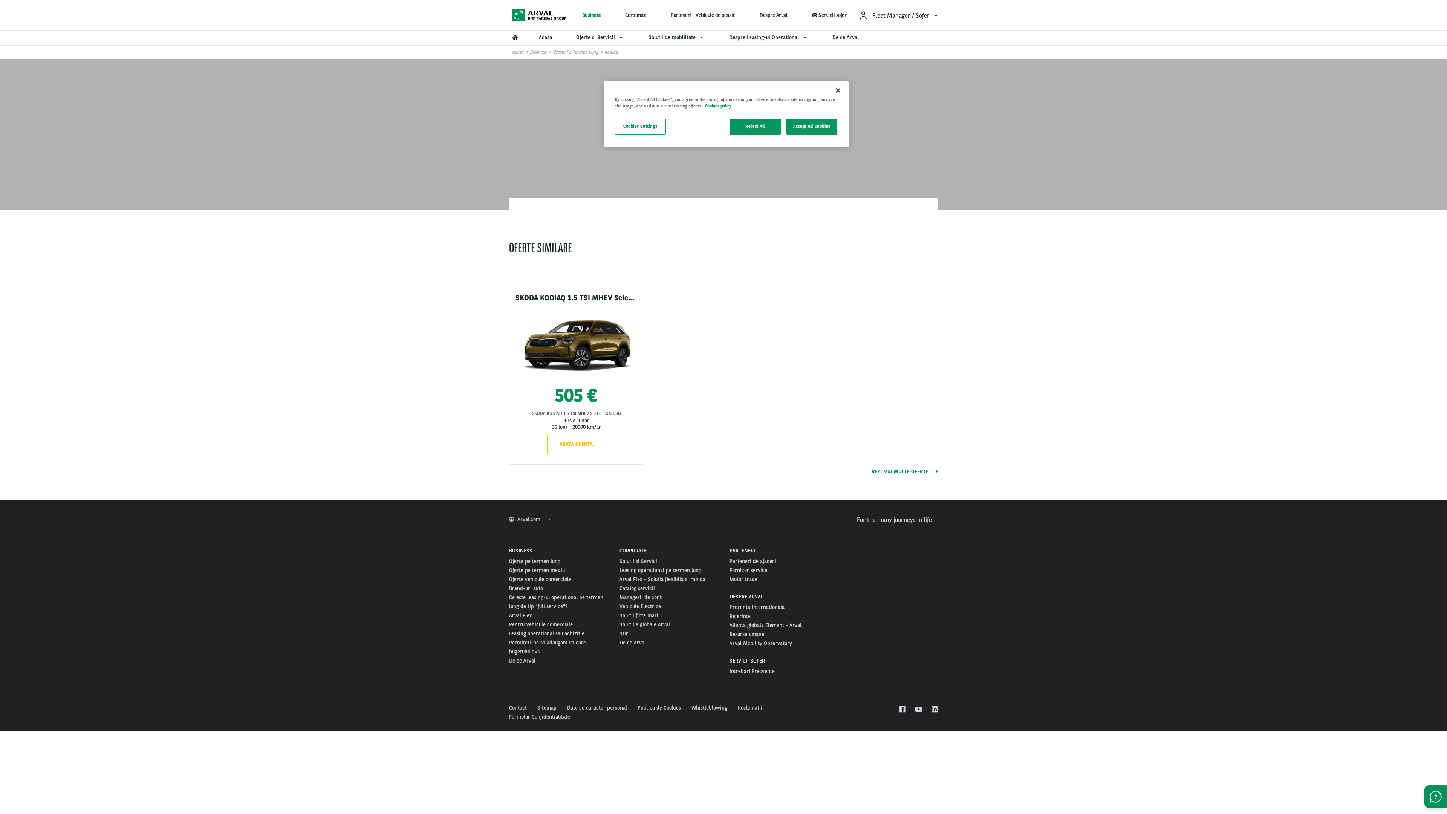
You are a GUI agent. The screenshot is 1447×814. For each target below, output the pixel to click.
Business (591, 15)
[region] (726, 114)
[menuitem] (898, 15)
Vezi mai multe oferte (901, 471)
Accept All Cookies (811, 126)
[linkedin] (934, 710)
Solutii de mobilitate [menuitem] (673, 37)
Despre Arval (773, 15)
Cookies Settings (640, 126)
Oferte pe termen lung (575, 52)
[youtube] (918, 710)
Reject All (755, 126)
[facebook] (902, 710)
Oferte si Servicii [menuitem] (596, 37)
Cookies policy (718, 106)
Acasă (517, 52)
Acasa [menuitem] (545, 37)
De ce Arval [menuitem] (845, 37)
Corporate (636, 15)
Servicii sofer (832, 15)
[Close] (838, 90)
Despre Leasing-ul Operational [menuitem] (764, 37)
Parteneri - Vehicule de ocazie (703, 15)
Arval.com (529, 519)
